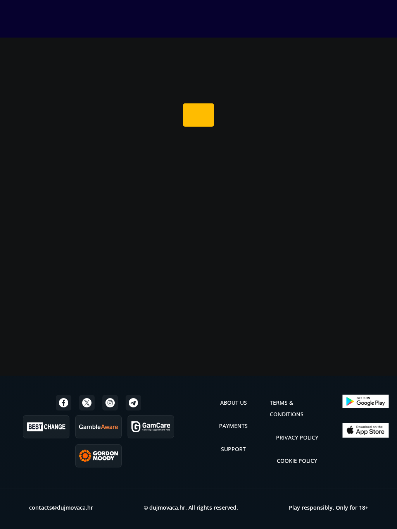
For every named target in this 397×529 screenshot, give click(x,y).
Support (233, 449)
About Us (233, 402)
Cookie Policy (297, 460)
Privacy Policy (297, 437)
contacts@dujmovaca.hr (61, 507)
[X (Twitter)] (87, 402)
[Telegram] (133, 402)
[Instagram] (110, 402)
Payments (233, 425)
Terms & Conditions (287, 408)
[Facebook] (63, 402)
